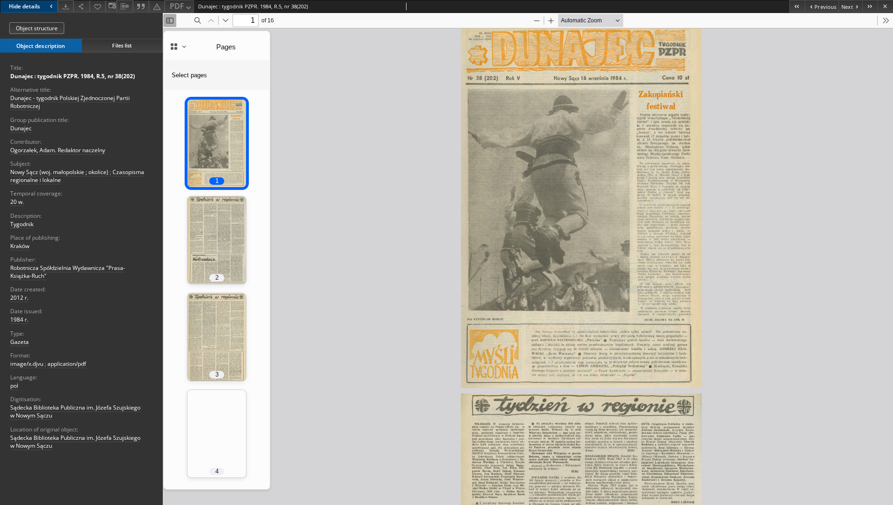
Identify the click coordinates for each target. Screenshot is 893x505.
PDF (177, 6)
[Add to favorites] (98, 6)
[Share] (81, 6)
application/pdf (66, 364)
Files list (122, 45)
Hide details (24, 6)
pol (14, 386)
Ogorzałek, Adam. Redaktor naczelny (57, 150)
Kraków (19, 246)
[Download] (65, 6)
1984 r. (19, 319)
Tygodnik (21, 224)
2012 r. (19, 298)
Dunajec (21, 128)
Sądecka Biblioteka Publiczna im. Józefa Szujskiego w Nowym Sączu (75, 411)
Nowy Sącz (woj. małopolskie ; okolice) (59, 172)
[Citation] (141, 6)
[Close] (885, 6)
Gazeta (19, 342)
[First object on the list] (797, 6)
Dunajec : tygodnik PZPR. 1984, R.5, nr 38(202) (72, 76)
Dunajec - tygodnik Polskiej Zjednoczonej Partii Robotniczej (70, 102)
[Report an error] (157, 6)
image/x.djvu (26, 364)
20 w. (17, 202)
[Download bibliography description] (125, 6)
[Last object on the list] (870, 6)
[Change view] (111, 6)
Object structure (37, 28)
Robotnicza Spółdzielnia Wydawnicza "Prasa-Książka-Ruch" (67, 272)
